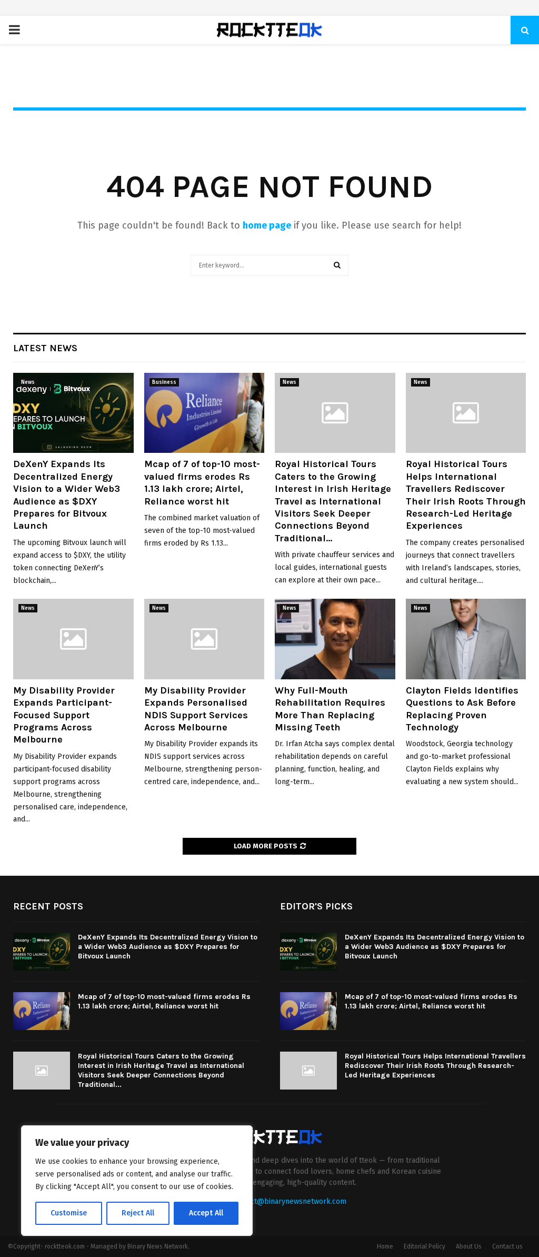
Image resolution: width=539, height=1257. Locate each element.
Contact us (507, 1246)
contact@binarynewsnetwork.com (289, 1201)
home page (267, 225)
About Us (469, 1246)
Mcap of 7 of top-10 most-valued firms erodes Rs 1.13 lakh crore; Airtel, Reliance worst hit (202, 482)
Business (164, 382)
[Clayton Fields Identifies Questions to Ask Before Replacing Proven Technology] (466, 639)
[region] (137, 1180)
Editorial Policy (424, 1246)
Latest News (45, 348)
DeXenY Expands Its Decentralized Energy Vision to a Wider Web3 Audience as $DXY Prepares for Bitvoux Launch (66, 494)
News (28, 382)
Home (385, 1246)
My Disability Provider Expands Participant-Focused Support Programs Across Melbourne (64, 715)
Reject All (138, 1213)
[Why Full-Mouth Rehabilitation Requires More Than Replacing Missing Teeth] (335, 639)
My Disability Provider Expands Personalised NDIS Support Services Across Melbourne (196, 709)
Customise (69, 1213)
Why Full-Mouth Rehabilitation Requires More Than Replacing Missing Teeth (330, 709)
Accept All (206, 1213)
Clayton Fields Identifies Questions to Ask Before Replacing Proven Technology (462, 709)
